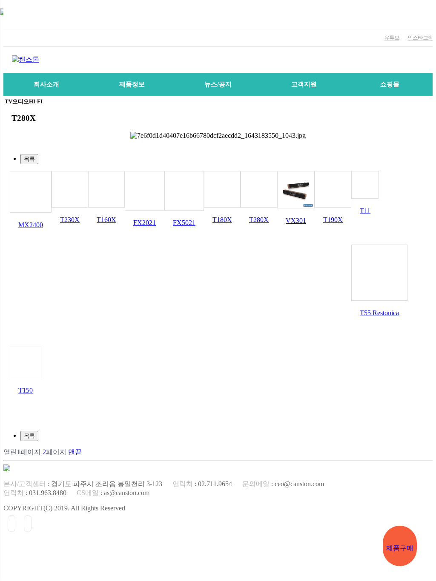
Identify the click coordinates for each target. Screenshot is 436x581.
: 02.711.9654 (202, 483)
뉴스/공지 (218, 84)
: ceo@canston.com (283, 483)
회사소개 (46, 84)
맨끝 (75, 452)
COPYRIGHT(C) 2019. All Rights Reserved (64, 508)
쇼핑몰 (389, 84)
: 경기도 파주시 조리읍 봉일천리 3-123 (82, 483)
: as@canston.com (113, 492)
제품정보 (132, 84)
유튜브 (391, 37)
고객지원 (304, 84)
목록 (29, 159)
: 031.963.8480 (34, 492)
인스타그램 (420, 37)
